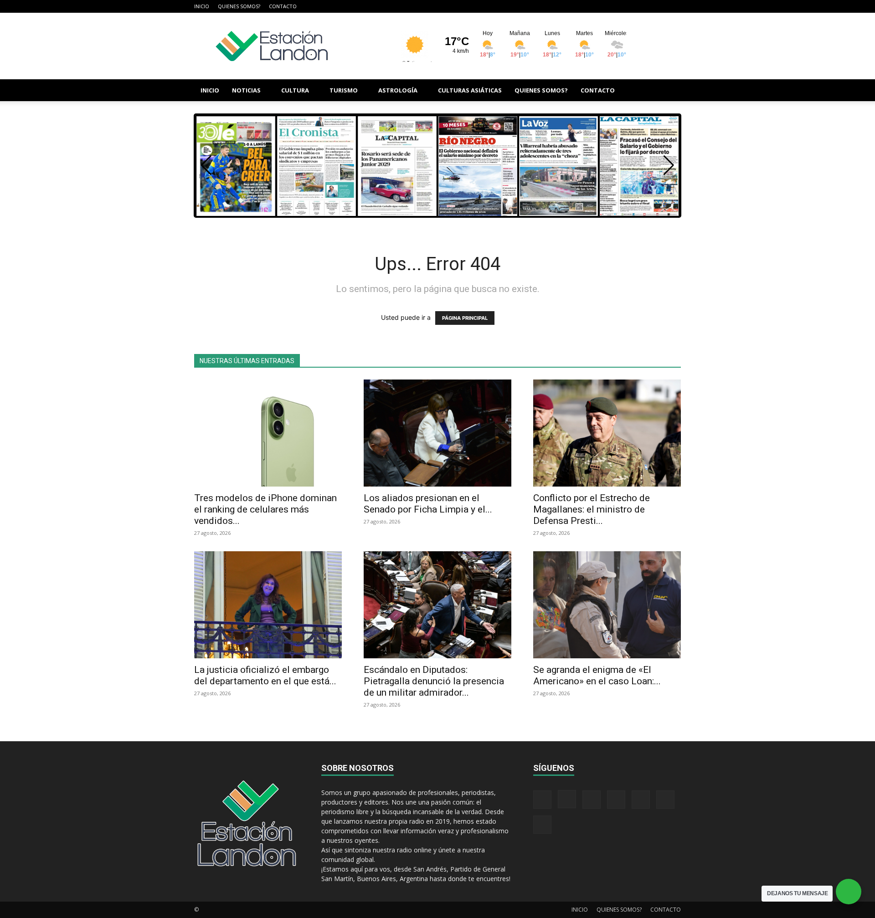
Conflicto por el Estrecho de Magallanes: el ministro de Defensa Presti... (591, 509)
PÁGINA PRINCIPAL (465, 318)
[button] (670, 91)
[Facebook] (584, 6)
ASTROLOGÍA (397, 90)
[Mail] (614, 6)
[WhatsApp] (659, 6)
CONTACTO (283, 6)
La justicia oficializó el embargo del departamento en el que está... (265, 675)
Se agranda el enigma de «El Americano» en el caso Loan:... (597, 675)
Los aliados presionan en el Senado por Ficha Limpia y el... (428, 503)
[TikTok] (629, 6)
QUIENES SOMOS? (239, 6)
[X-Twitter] (644, 6)
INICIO (201, 6)
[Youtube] (674, 6)
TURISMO (343, 90)
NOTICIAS (246, 90)
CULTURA (295, 90)
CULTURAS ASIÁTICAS (470, 90)
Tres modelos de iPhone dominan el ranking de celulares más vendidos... (265, 509)
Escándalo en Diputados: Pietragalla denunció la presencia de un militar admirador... (434, 681)
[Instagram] (599, 6)
